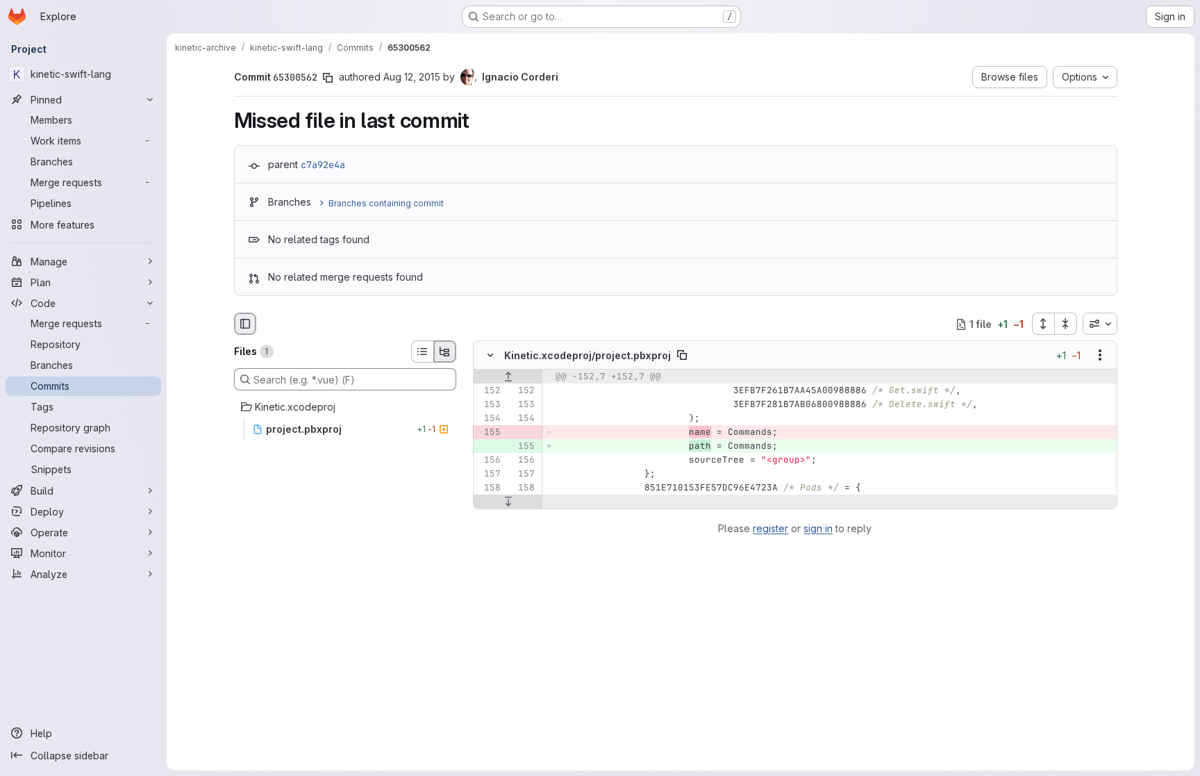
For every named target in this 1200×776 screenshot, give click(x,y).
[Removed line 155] (489, 433)
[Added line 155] (523, 447)
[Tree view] (445, 351)
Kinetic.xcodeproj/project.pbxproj (587, 355)
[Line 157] (489, 474)
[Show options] (1100, 355)
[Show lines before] (508, 377)
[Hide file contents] (490, 355)
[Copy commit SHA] (327, 77)
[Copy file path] (682, 355)
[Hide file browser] (245, 324)
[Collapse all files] (1066, 324)
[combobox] (1100, 324)
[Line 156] (489, 461)
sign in (818, 528)
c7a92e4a (323, 164)
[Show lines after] (508, 502)
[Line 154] (489, 419)
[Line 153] (489, 405)
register (770, 528)
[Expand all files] (1043, 324)
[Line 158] (489, 488)
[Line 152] (489, 391)
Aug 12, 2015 (411, 77)
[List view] (422, 351)
